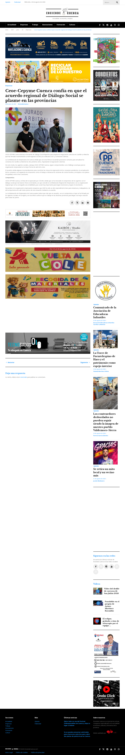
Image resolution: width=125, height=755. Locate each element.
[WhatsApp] (95, 571)
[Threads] (116, 566)
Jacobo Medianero (98, 481)
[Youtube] (111, 566)
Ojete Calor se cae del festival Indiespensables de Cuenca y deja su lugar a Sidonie (77, 723)
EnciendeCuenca (23, 104)
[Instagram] (106, 566)
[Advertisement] (48, 315)
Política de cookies (22, 752)
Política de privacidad (37, 752)
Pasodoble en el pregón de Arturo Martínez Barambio (112, 606)
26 (22, 30)
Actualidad (12, 25)
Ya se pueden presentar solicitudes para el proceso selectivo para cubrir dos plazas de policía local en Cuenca (77, 734)
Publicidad (17, 2)
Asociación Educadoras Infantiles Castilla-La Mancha (103, 323)
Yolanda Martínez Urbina (101, 371)
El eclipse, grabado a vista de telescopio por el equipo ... (111, 622)
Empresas (24, 25)
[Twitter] (101, 566)
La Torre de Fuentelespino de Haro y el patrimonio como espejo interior (104, 359)
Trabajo (35, 25)
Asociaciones (47, 25)
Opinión (7, 2)
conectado (23, 377)
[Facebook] (95, 566)
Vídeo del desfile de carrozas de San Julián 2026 (111, 591)
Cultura (72, 25)
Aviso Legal (9, 752)
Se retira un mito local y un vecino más (104, 472)
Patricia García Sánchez (100, 435)
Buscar (117, 2)
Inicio (6, 30)
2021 (12, 30)
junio (17, 30)
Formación (61, 25)
